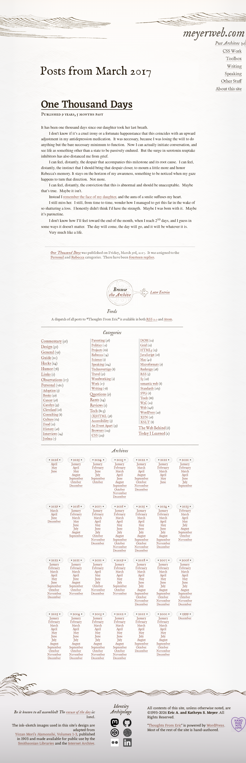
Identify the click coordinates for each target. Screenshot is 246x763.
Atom (168, 319)
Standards (147, 388)
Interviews (50, 434)
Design (46, 347)
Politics (97, 345)
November (119, 493)
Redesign (146, 369)
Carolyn (48, 405)
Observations (51, 380)
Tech (94, 411)
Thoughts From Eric (164, 725)
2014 (163, 506)
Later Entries (160, 292)
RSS (143, 374)
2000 (163, 614)
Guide (46, 358)
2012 (54, 560)
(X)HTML (99, 416)
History (48, 429)
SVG (143, 393)
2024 (98, 459)
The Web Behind (152, 428)
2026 (54, 459)
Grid (143, 345)
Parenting (98, 340)
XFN (144, 417)
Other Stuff (231, 81)
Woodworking (101, 379)
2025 (76, 459)
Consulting (50, 415)
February (98, 468)
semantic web (149, 384)
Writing (234, 66)
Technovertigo (101, 369)
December (76, 486)
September (76, 479)
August (76, 475)
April (54, 464)
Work (95, 384)
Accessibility (100, 421)
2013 (185, 506)
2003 (98, 614)
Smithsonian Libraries (36, 743)
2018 (76, 506)
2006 (185, 560)
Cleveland (49, 410)
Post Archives (227, 43)
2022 (141, 459)
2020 (185, 459)
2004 (76, 614)
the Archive (120, 295)
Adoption (49, 391)
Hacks (46, 363)
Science (97, 360)
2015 (141, 506)
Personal (57, 257)
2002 (119, 614)
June (54, 471)
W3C (143, 403)
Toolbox (233, 58)
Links (46, 374)
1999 (185, 614)
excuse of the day (78, 712)
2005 (54, 614)
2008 (141, 560)
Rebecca (77, 257)
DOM (144, 340)
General (47, 352)
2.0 (151, 319)
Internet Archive (81, 743)
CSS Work (232, 51)
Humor (47, 369)
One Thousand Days (87, 105)
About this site (228, 89)
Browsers (98, 430)
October (76, 482)
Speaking (233, 74)
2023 (120, 459)
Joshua (47, 439)
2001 (141, 614)
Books (47, 395)
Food (46, 424)
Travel (96, 374)
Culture (48, 419)
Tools (144, 398)
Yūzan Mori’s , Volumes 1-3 (46, 734)
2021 (163, 459)
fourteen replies (141, 257)
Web (143, 408)
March (120, 471)
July (97, 475)
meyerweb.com (214, 32)
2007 (163, 560)
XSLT (145, 422)
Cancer (48, 400)
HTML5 (146, 350)
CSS (95, 435)
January (76, 464)
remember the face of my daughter (89, 196)
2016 (120, 506)
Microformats (149, 364)
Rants (94, 400)
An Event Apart (102, 426)
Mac (143, 360)
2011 (76, 560)
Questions (98, 394)
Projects (97, 350)
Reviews (96, 405)
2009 (119, 560)
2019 (54, 506)
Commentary (51, 341)
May (54, 468)
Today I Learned (152, 433)
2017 (98, 506)
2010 (98, 560)
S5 (141, 379)
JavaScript (147, 355)
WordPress (147, 412)
